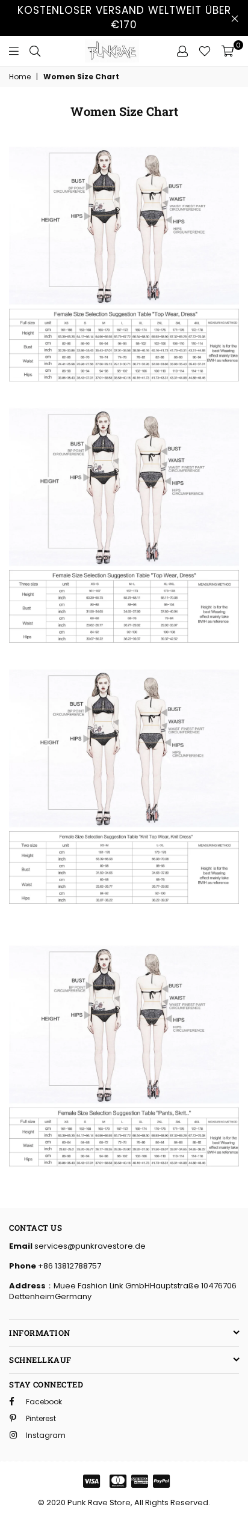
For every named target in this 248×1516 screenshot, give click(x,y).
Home (20, 77)
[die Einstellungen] (182, 51)
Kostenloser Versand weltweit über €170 (124, 17)
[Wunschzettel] (204, 51)
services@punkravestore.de (89, 1246)
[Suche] (35, 51)
